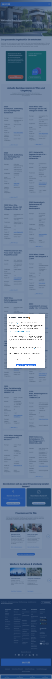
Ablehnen (19, 365)
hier (22, 359)
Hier (26, 323)
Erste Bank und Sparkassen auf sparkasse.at (25, 348)
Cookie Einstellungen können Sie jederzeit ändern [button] (19, 331)
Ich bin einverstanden (29, 365)
